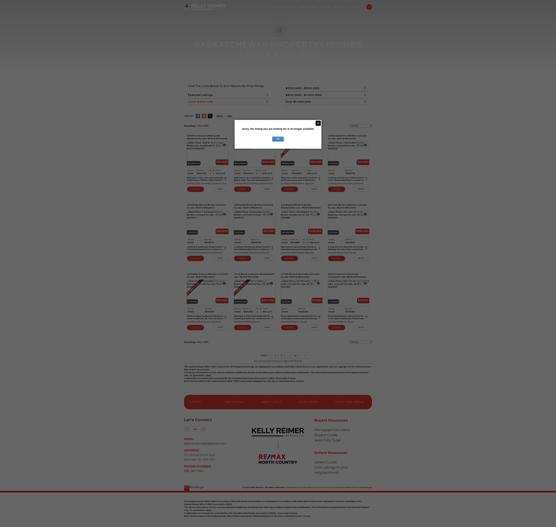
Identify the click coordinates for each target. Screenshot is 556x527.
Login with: (189, 116)
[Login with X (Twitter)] (210, 118)
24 (295, 355)
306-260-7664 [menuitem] (355, 7)
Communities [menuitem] (308, 7)
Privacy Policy (323, 487)
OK (278, 139)
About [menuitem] (274, 7)
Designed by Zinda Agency (300, 487)
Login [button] (229, 116)
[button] (187, 429)
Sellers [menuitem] (339, 7)
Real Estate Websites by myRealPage (352, 487)
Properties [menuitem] (289, 7)
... (288, 355)
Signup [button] (220, 116)
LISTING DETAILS (195, 189)
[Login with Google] (204, 118)
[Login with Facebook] (198, 118)
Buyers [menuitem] (325, 7)
